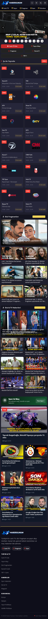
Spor (33, 8)
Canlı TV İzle (13, 46)
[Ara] (41, 3)
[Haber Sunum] (11, 3)
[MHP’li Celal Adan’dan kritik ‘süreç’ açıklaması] (24, 25)
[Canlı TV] (32, 3)
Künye (3, 597)
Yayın (15, 8)
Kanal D (37, 51)
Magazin (4, 589)
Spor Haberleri (6, 581)
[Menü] (45, 3)
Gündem (43, 8)
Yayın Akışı (36, 46)
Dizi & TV (4, 585)
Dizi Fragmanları (6, 565)
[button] (3, 27)
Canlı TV (6, 8)
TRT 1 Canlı (4, 573)
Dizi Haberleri (39, 307)
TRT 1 (25, 56)
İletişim (3, 601)
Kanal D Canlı (5, 569)
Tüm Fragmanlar (38, 217)
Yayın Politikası (6, 605)
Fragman (25, 8)
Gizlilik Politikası (6, 608)
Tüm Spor (40, 401)
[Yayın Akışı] (36, 3)
